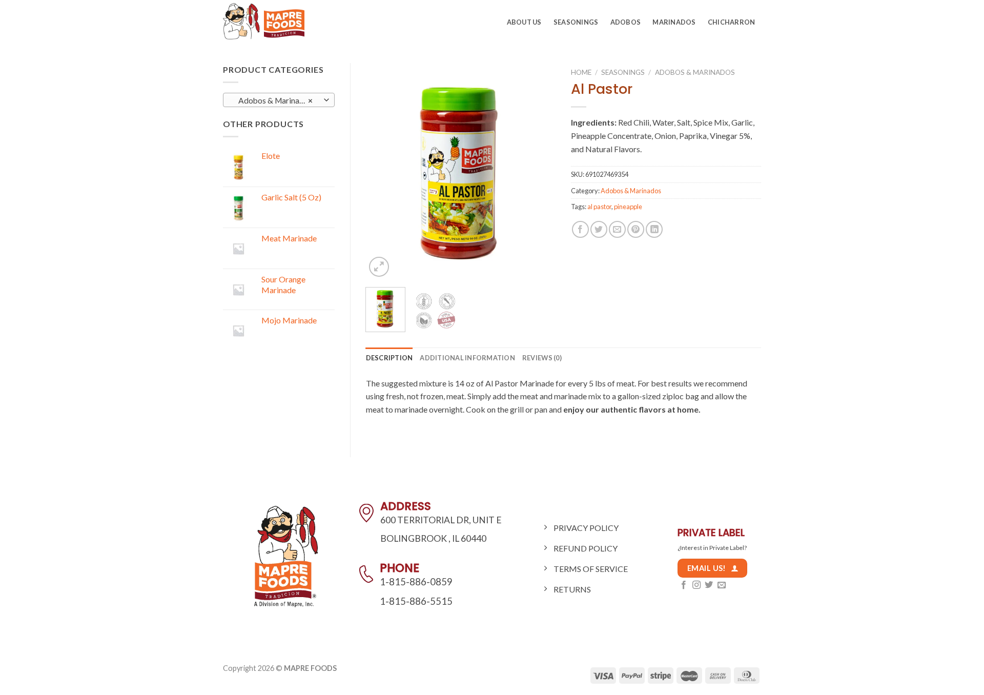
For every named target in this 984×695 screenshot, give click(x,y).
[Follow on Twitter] (709, 585)
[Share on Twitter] (598, 229)
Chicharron (731, 22)
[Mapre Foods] (268, 21)
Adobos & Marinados (695, 72)
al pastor (599, 206)
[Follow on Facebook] (684, 585)
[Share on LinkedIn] (654, 229)
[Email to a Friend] (617, 229)
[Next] (539, 171)
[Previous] (382, 171)
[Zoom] (379, 267)
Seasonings (576, 22)
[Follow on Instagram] (696, 585)
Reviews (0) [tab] (542, 358)
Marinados (673, 22)
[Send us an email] (721, 585)
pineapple (628, 206)
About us (524, 22)
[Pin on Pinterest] (635, 229)
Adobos (625, 22)
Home (581, 72)
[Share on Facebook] (580, 229)
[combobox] (279, 100)
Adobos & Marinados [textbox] (273, 100)
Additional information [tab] (467, 358)
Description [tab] (389, 358)
